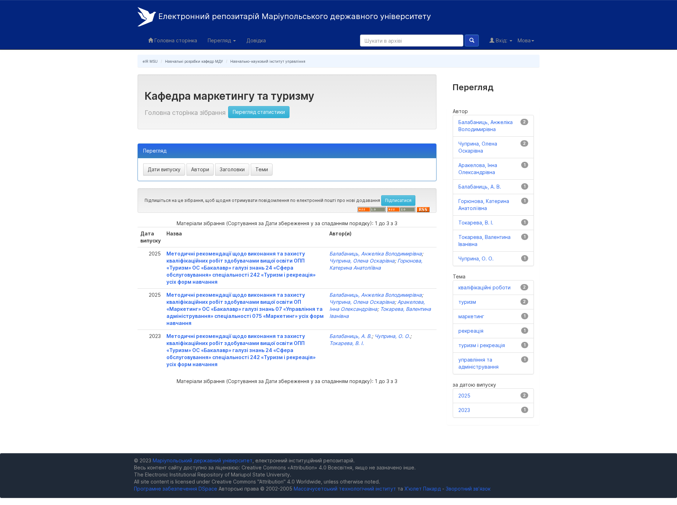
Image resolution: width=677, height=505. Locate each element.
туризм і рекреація (481, 345)
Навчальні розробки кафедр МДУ (194, 61)
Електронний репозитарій (293, 16)
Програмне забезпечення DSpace (175, 489)
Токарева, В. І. (346, 343)
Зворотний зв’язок (468, 489)
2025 (464, 396)
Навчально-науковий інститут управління (267, 61)
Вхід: (501, 40)
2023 (464, 410)
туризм (467, 302)
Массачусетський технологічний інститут (345, 489)
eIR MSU (150, 61)
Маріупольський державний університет (202, 460)
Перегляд (220, 40)
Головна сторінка (175, 40)
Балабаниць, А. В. (350, 336)
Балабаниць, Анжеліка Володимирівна (375, 254)
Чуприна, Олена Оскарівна (362, 261)
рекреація (470, 331)
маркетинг (471, 316)
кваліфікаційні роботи (484, 287)
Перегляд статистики (259, 112)
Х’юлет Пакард (422, 489)
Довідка (256, 40)
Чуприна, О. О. (392, 336)
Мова (524, 40)
